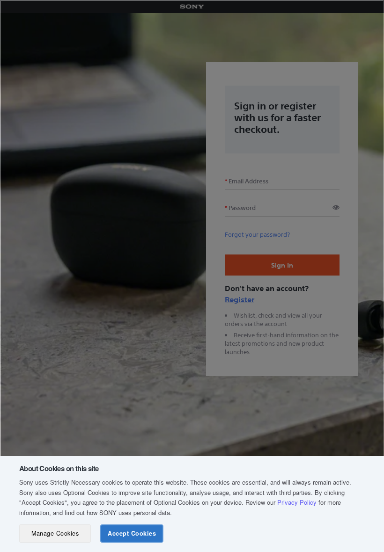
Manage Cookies (55, 533)
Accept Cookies (132, 533)
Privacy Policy (297, 502)
